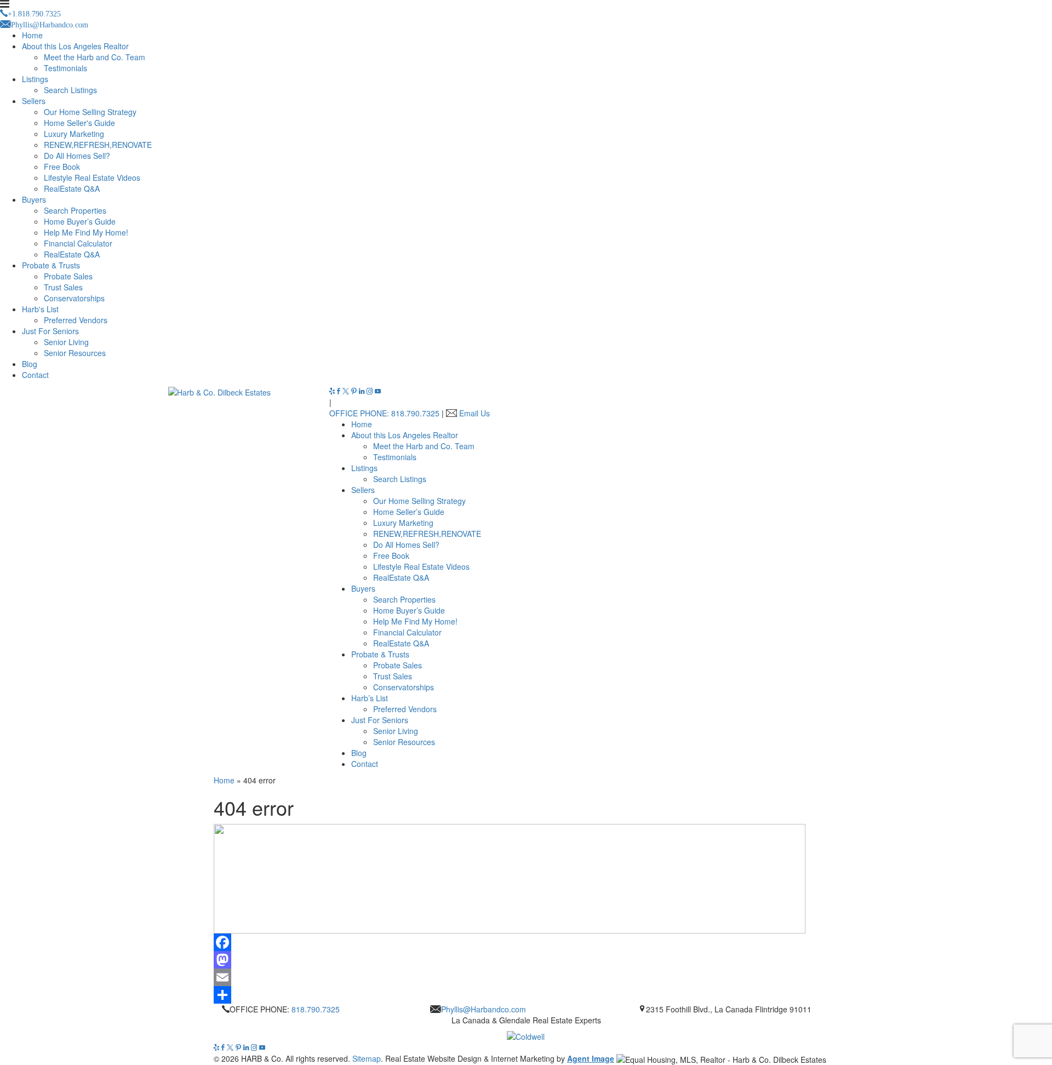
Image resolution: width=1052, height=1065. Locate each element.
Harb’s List (369, 697)
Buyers (34, 199)
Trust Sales (63, 287)
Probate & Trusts (51, 265)
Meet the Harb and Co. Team (94, 56)
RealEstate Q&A (72, 188)
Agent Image (590, 1058)
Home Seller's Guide (79, 122)
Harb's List (40, 309)
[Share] (526, 995)
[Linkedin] (363, 391)
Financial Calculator (78, 243)
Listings (35, 78)
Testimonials (65, 67)
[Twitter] (346, 391)
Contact (35, 374)
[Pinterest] (355, 391)
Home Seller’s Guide (408, 511)
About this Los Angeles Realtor (75, 46)
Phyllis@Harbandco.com (483, 1009)
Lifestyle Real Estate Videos (92, 177)
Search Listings (70, 89)
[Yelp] (333, 391)
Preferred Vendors (75, 319)
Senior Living (66, 341)
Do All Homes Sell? (77, 155)
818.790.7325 (315, 1009)
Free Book (62, 166)
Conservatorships (74, 298)
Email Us (474, 413)
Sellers (33, 100)
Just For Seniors (50, 330)
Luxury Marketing (74, 133)
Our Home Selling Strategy (90, 111)
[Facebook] (339, 391)
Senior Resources (75, 352)
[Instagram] (371, 391)
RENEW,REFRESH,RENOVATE (98, 144)
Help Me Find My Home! (86, 232)
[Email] (526, 977)
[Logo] (526, 1034)
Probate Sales (68, 276)
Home (32, 35)
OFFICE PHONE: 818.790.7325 (384, 413)
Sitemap (366, 1058)
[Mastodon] (526, 960)
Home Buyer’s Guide (80, 221)
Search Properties (75, 210)
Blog (29, 363)
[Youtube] (378, 391)
